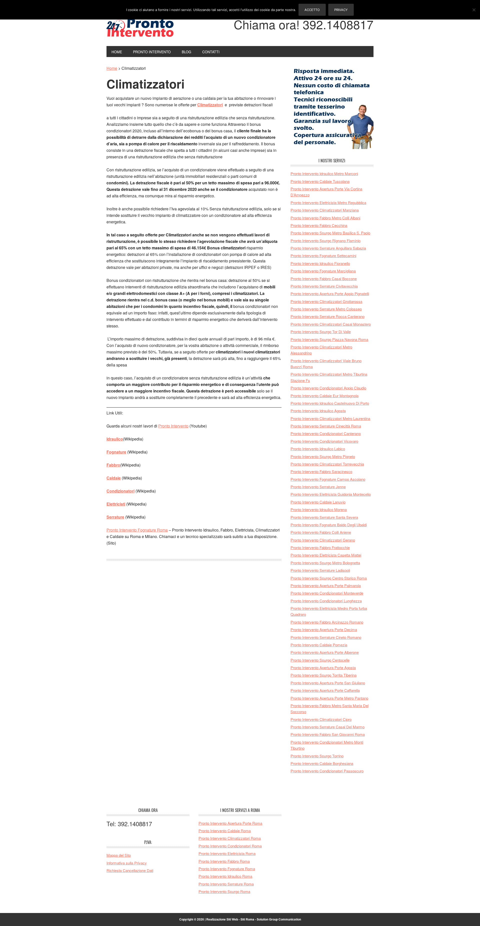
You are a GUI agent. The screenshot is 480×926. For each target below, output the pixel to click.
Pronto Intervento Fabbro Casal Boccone (323, 278)
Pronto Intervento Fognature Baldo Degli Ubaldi (328, 524)
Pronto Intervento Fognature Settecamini (323, 255)
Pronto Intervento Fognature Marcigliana (323, 270)
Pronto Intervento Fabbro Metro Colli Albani (325, 217)
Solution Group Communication (279, 919)
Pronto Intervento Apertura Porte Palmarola (325, 585)
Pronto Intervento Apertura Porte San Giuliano (327, 682)
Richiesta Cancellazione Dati (129, 870)
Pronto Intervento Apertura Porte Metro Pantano (329, 698)
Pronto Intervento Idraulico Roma (225, 876)
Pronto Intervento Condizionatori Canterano (325, 433)
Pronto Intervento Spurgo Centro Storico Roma (328, 578)
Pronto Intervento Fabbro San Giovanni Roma (327, 734)
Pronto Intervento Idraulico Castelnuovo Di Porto (329, 403)
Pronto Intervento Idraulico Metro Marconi (324, 173)
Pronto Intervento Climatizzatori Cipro (321, 719)
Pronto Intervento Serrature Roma (226, 883)
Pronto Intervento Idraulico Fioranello (320, 263)
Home (111, 68)
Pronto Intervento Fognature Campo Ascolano (327, 479)
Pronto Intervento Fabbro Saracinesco (321, 471)
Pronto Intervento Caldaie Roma (224, 830)
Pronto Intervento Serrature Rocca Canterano (327, 316)
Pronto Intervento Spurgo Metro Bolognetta (325, 562)
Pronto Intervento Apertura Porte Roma (230, 823)
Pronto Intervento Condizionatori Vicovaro (324, 441)
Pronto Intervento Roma (140, 27)
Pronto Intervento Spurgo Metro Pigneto (322, 456)
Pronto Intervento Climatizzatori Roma (229, 838)
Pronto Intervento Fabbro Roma (224, 861)
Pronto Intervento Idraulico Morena (318, 509)
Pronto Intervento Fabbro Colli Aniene (320, 532)
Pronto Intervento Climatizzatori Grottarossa (326, 301)
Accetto (312, 10)
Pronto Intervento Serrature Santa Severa (324, 517)
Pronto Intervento (173, 426)
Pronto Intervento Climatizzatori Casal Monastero (330, 324)
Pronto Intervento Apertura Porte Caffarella (325, 690)
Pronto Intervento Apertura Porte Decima (323, 629)
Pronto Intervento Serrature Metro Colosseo (326, 308)
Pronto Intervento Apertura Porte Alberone (324, 652)
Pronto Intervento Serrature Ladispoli (320, 570)
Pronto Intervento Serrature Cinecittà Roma (325, 425)
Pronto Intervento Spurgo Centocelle (320, 660)
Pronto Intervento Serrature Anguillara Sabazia (328, 248)
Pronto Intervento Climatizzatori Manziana (324, 210)
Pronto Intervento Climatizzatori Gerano (322, 540)
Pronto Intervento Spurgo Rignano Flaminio (325, 240)
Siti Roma (247, 919)
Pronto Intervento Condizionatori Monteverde (326, 593)
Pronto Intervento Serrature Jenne (318, 486)
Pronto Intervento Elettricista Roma (227, 853)
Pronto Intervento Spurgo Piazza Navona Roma (329, 339)
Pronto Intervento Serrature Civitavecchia (324, 286)
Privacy (341, 10)
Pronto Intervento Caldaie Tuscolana (320, 181)
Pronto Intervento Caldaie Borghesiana (321, 763)
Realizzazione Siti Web (222, 919)
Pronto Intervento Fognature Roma (137, 530)
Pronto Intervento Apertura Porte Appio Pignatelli (329, 293)
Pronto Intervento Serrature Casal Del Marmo (327, 726)
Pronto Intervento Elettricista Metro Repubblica (328, 202)
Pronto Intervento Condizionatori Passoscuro (327, 770)
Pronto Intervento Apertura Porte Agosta (323, 667)
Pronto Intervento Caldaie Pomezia (318, 644)
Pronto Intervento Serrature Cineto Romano (325, 637)
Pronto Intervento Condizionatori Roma (230, 845)
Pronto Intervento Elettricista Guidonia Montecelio (330, 494)
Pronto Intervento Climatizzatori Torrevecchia (327, 464)
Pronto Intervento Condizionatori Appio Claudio (328, 387)
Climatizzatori (145, 83)
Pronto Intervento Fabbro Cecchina (318, 225)
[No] (473, 9)
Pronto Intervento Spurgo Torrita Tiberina (323, 675)
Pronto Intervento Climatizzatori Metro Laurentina (330, 418)
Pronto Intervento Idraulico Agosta (318, 410)
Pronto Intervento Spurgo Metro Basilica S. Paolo (330, 232)
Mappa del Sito (118, 855)
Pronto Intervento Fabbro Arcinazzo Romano (326, 622)
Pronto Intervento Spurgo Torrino (317, 755)
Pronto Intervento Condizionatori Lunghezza (326, 600)
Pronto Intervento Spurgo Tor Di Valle (320, 331)
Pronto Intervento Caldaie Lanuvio (318, 502)
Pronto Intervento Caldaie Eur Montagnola (324, 395)
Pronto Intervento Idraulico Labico (317, 448)
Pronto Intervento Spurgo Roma (224, 891)
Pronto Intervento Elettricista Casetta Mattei (325, 555)
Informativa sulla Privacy (126, 862)
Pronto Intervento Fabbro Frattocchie (320, 547)
